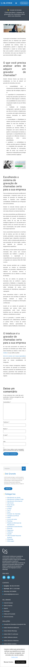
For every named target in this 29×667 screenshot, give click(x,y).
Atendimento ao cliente (13, 497)
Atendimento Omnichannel (14, 501)
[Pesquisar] (24, 469)
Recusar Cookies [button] (8, 662)
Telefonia (10, 532)
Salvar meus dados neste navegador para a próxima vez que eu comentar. (13, 450)
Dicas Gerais (10, 505)
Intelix (9, 517)
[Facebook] (8, 577)
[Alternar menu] (16, 3)
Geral (8, 512)
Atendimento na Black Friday (15, 499)
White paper (10, 541)
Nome (5, 428)
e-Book (9, 508)
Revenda (9, 528)
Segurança (10, 530)
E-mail (5, 435)
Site (4, 441)
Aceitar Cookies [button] (20, 662)
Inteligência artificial (13, 515)
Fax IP (9, 510)
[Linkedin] (4, 577)
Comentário (7, 402)
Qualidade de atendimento (14, 526)
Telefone (6, 422)
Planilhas (9, 521)
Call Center (10, 503)
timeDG (9, 534)
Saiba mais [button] (14, 657)
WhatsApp (10, 539)
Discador (9, 506)
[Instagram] (13, 577)
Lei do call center (12, 519)
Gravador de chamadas (16, 10)
